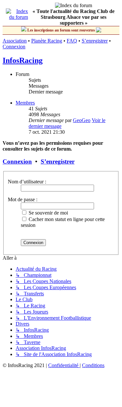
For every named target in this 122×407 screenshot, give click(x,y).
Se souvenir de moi (47, 213)
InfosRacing (23, 60)
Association (15, 40)
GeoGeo (81, 120)
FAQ (72, 40)
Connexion (14, 46)
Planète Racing (46, 40)
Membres (25, 102)
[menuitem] (64, 365)
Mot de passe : (22, 199)
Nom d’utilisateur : (27, 181)
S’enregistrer (95, 40)
